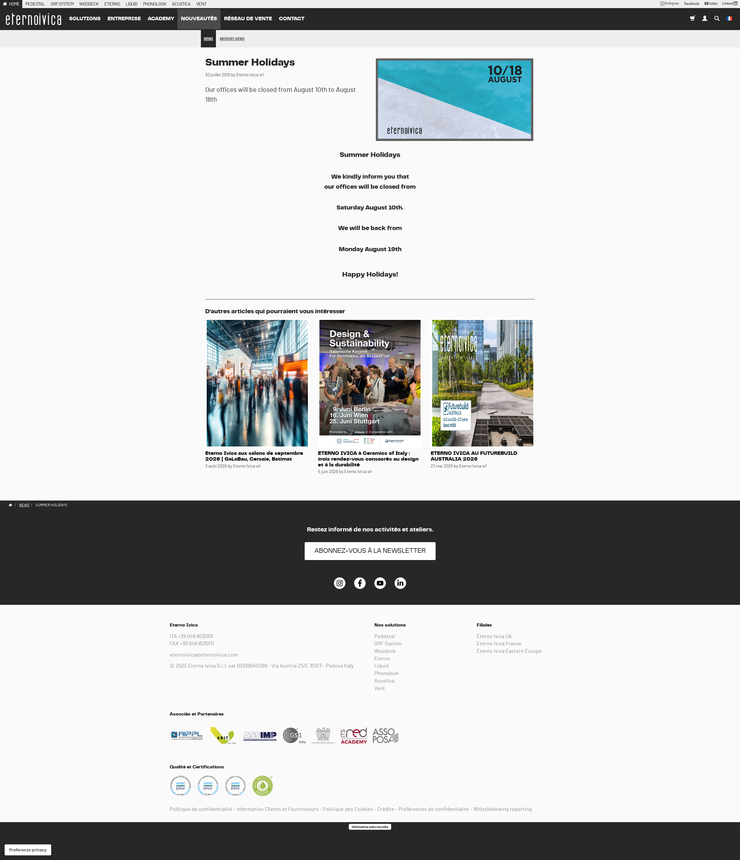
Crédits (385, 809)
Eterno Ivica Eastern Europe (509, 651)
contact (291, 18)
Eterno (382, 658)
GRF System (388, 643)
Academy (161, 18)
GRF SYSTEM (62, 4)
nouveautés (199, 18)
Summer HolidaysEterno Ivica (33, 19)
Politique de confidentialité (201, 809)
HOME (14, 4)
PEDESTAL (35, 4)
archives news (232, 38)
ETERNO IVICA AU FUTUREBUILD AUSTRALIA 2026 (474, 456)
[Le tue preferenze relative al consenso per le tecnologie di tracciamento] (28, 849)
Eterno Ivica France (499, 643)
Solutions (85, 18)
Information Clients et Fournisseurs (278, 809)
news (208, 38)
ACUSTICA (181, 4)
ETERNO (112, 4)
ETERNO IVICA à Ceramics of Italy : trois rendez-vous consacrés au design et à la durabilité (368, 459)
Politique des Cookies (348, 809)
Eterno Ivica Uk (494, 636)
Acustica (384, 681)
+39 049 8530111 (197, 643)
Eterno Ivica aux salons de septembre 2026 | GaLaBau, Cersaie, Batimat (254, 456)
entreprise (124, 18)
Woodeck (384, 651)
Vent (379, 688)
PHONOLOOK (154, 4)
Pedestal (384, 636)
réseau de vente (248, 18)
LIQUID (131, 4)
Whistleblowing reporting (502, 809)
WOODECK (89, 4)
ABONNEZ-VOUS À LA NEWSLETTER (370, 551)
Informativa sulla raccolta (370, 827)
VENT (201, 4)
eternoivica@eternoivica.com (204, 655)
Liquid (381, 666)
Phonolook (386, 673)
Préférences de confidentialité (434, 809)
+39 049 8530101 (195, 636)
